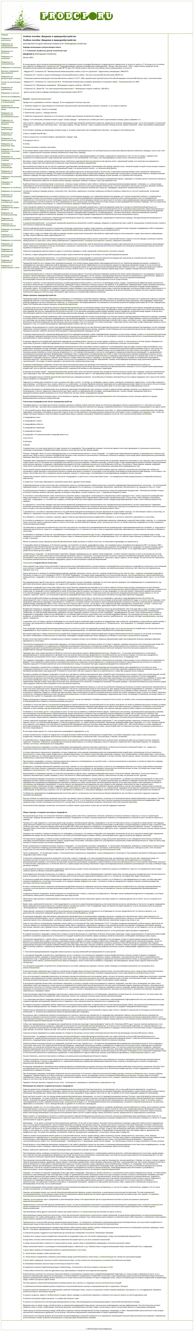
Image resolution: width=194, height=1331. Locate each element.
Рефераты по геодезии (11, 187)
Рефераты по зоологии (11, 240)
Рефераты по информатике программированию (9, 45)
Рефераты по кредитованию (7, 219)
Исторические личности (7, 255)
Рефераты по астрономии (7, 134)
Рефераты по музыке (10, 93)
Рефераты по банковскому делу (8, 139)
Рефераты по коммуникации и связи (10, 266)
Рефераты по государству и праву (10, 201)
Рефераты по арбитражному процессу (7, 122)
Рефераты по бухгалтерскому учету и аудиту (11, 158)
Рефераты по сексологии (7, 39)
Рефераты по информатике (7, 250)
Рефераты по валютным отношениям (7, 165)
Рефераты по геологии (11, 191)
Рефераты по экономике (7, 57)
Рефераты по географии (7, 183)
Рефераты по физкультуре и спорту (11, 77)
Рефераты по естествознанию (8, 225)
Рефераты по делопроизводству (9, 214)
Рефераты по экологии (11, 67)
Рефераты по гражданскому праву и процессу (10, 207)
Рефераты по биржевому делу (8, 145)
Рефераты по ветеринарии (7, 172)
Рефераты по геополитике (7, 195)
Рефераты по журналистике (7, 235)
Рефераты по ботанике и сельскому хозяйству (10, 151)
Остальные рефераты (10, 96)
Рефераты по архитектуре (7, 128)
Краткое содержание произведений (10, 72)
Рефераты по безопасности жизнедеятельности (10, 114)
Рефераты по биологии (7, 52)
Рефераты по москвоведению (7, 63)
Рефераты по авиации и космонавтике (10, 101)
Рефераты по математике (7, 88)
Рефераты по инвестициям (7, 245)
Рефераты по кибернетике (7, 261)
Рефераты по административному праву (10, 107)
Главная (4, 35)
